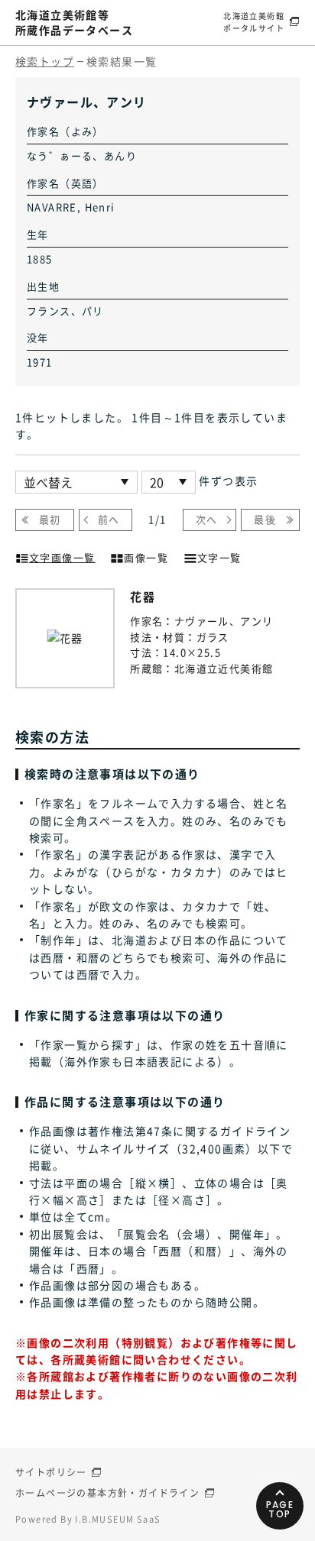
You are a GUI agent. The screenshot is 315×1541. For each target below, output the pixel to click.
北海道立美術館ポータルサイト (253, 22)
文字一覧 (219, 557)
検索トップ (44, 61)
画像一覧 (146, 557)
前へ (109, 519)
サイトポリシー (51, 1472)
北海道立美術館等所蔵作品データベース (74, 22)
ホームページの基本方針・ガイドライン (107, 1493)
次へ (207, 519)
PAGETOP (280, 1509)
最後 (265, 519)
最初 (50, 519)
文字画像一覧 (62, 557)
